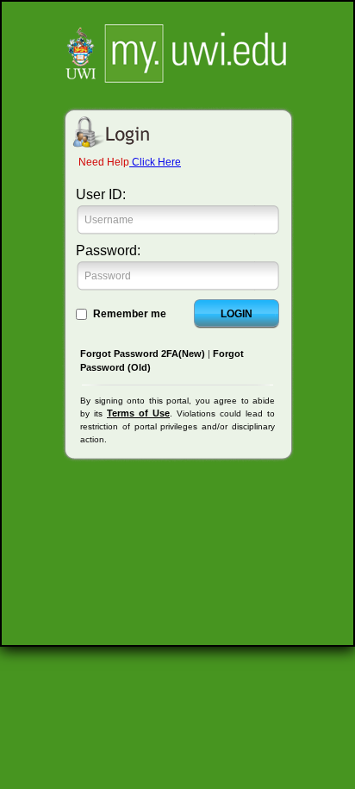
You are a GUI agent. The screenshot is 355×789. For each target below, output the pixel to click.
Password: (108, 250)
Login (236, 314)
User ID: (101, 194)
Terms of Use (138, 413)
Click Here (155, 162)
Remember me (129, 314)
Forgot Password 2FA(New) (142, 353)
